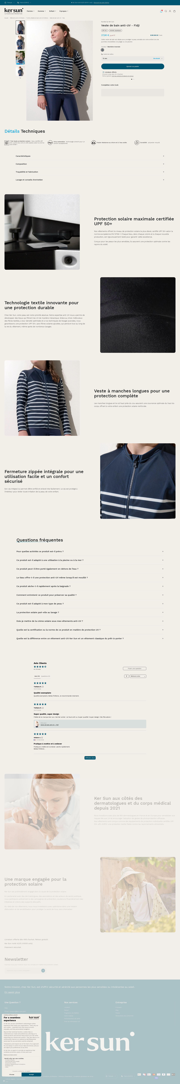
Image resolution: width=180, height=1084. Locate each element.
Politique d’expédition (65, 1076)
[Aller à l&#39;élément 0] (20, 27)
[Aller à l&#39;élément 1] (20, 42)
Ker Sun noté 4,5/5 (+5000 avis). (18, 943)
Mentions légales (9, 1079)
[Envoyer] (43, 970)
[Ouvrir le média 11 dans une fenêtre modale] (59, 71)
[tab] (131, 77)
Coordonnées (20, 1079)
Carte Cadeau (68, 1016)
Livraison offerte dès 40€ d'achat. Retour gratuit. (26, 939)
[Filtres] (126, 676)
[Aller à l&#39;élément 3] (20, 73)
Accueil (6, 18)
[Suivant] (88, 75)
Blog (117, 1010)
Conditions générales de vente (83, 1076)
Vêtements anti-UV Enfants (17, 18)
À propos (119, 1007)
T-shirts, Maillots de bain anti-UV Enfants (37, 18)
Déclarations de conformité (124, 1016)
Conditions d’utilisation (50, 1076)
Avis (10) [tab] (37, 676)
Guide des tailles (108, 54)
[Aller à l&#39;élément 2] (20, 58)
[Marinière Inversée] (102, 50)
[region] (132, 75)
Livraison (67, 1007)
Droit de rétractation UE (72, 1021)
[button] (37, 724)
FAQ (6, 1008)
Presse (118, 1013)
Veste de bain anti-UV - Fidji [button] (49, 725)
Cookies (6, 1081)
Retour (66, 1010)
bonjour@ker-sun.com (18, 1011)
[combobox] (9, 2)
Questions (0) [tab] (45, 676)
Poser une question (134, 668)
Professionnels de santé (72, 1018)
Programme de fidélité (71, 1013)
